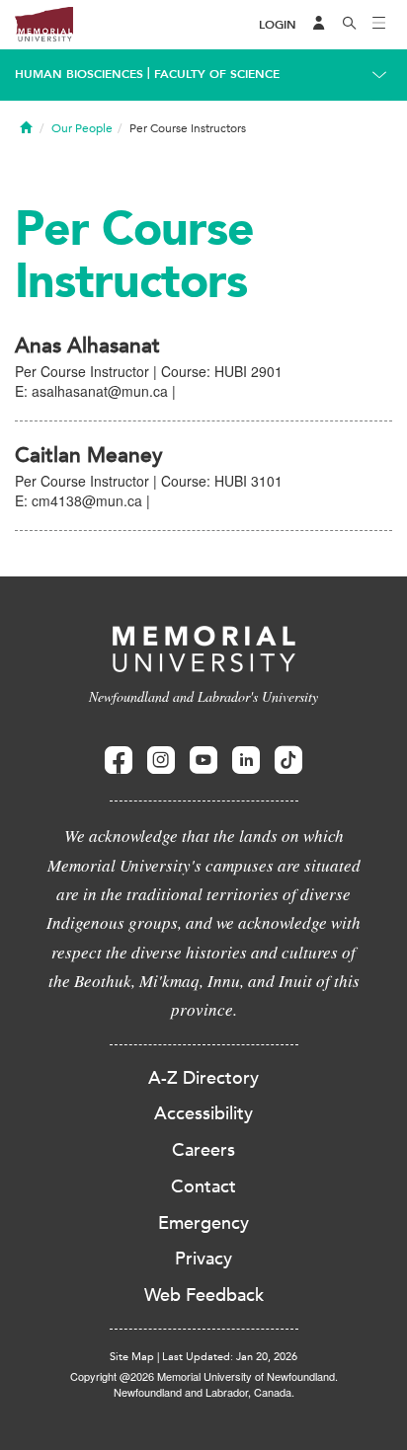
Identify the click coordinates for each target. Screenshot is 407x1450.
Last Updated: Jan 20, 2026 (229, 1356)
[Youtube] (203, 760)
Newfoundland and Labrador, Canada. (204, 1392)
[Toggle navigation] (379, 25)
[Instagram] (161, 760)
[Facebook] (118, 760)
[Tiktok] (288, 760)
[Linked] (246, 760)
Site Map (132, 1356)
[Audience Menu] (319, 25)
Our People (82, 128)
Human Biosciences (79, 74)
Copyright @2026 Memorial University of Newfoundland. (204, 1376)
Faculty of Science (217, 74)
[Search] (350, 25)
